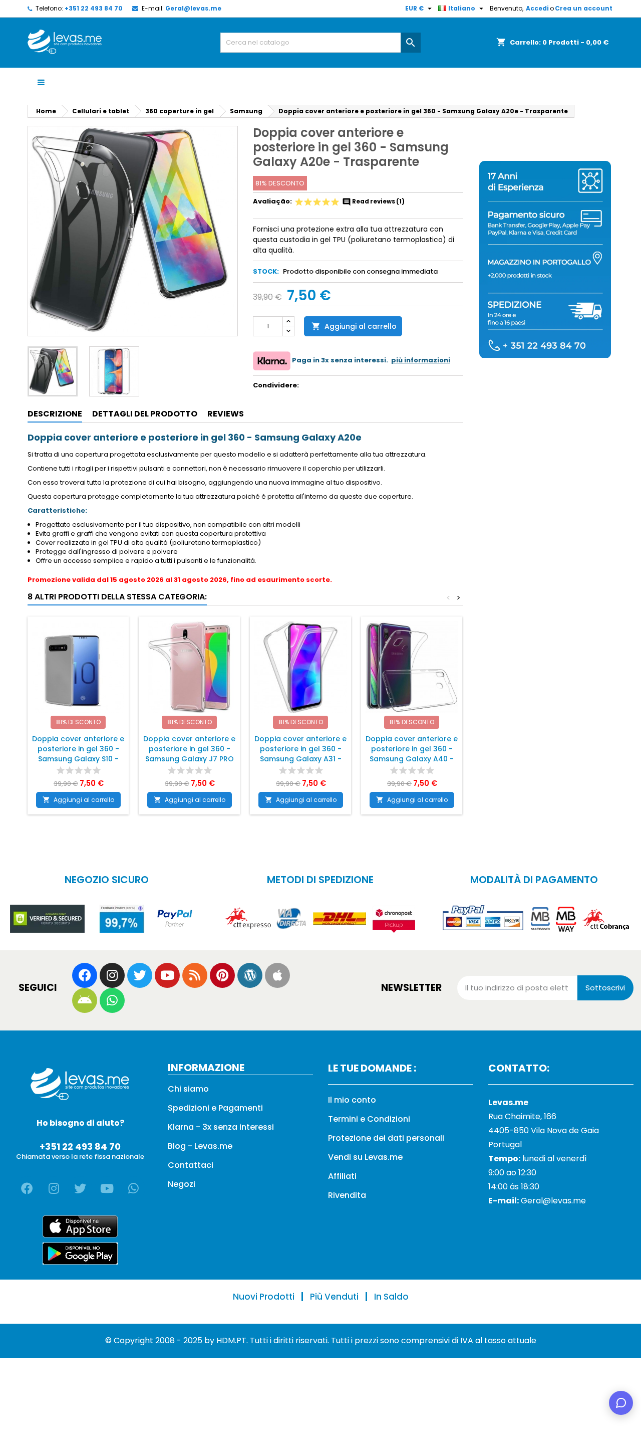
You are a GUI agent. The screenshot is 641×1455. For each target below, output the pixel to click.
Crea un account (583, 8)
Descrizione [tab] (55, 414)
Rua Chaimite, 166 (522, 1116)
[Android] (84, 1000)
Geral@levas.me (193, 8)
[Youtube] (167, 975)
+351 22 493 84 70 (94, 8)
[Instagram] (112, 975)
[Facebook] (84, 975)
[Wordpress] (249, 975)
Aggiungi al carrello (354, 326)
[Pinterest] (222, 975)
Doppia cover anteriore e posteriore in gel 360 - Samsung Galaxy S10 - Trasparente (78, 754)
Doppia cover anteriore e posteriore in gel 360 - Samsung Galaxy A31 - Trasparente (300, 754)
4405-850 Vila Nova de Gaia (543, 1130)
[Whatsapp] (112, 1000)
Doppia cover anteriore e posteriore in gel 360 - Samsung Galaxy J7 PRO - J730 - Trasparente (189, 754)
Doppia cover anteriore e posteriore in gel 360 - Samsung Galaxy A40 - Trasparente (412, 754)
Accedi (537, 8)
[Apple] (277, 975)
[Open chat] (621, 1403)
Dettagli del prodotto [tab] (144, 414)
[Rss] (194, 975)
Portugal (505, 1144)
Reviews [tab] (225, 414)
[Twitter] (139, 975)
